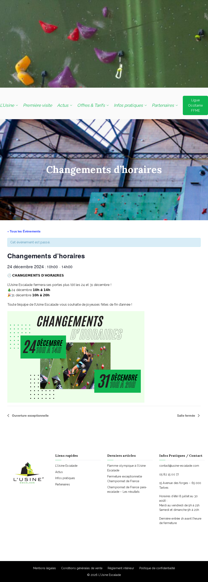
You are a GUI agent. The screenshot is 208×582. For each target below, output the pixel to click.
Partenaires (163, 105)
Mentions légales (44, 568)
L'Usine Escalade (110, 575)
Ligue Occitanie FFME (195, 105)
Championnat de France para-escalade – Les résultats (127, 489)
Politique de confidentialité (157, 568)
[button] (16, 105)
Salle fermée (186, 415)
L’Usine (7, 105)
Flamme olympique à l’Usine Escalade (126, 468)
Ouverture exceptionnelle (30, 415)
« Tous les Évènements (23, 231)
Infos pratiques (128, 105)
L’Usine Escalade (66, 465)
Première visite (37, 105)
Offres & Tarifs (91, 105)
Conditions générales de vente (81, 568)
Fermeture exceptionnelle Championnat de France (124, 479)
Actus (62, 105)
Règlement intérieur (121, 568)
